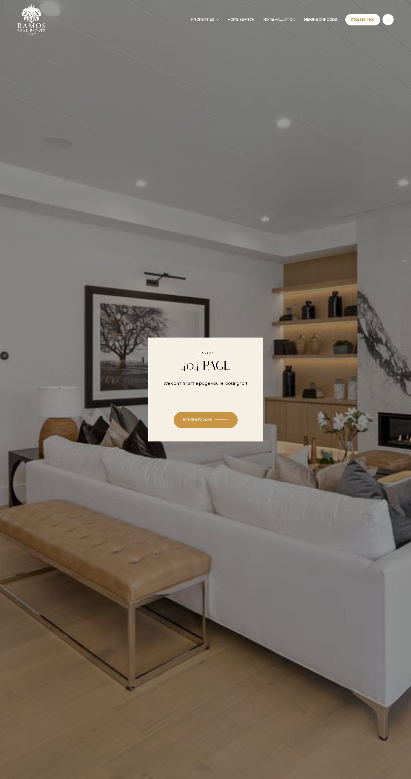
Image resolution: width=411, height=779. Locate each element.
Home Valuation (279, 20)
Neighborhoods (320, 20)
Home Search (241, 20)
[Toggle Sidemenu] (388, 19)
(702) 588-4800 (362, 20)
